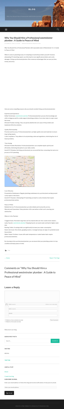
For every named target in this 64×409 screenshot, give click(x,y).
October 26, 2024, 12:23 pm (12, 43)
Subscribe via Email (10, 379)
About (6, 371)
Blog (32, 9)
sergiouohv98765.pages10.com (31, 43)
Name (12, 308)
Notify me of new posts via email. (13, 321)
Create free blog (9, 376)
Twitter (7, 360)
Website (10, 313)
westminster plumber (22, 116)
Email (12, 304)
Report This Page (55, 258)
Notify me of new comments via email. (14, 320)
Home (7, 258)
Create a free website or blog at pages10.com (31, 406)
